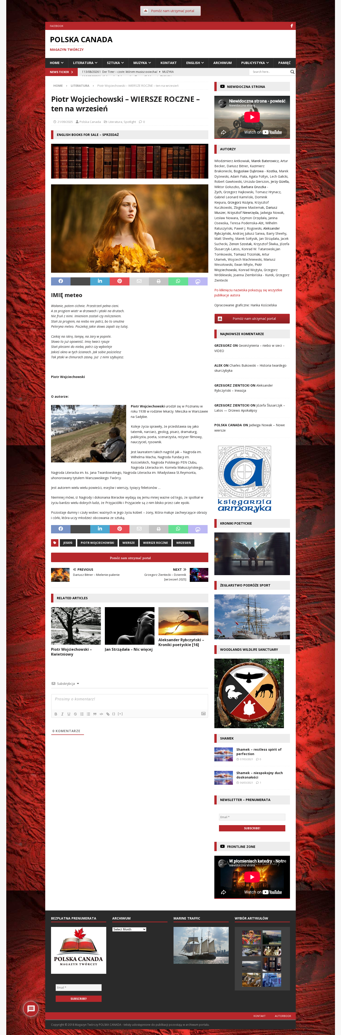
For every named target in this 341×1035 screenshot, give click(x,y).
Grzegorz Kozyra (240, 202)
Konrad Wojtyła (250, 270)
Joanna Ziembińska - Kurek (253, 275)
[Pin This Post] (119, 281)
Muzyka (140, 63)
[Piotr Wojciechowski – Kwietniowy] (76, 625)
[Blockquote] (95, 714)
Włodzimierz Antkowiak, (232, 161)
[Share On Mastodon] (198, 281)
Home (55, 63)
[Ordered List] (82, 714)
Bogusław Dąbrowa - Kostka (255, 171)
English (193, 63)
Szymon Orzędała (253, 218)
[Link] (108, 714)
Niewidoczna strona (246, 86)
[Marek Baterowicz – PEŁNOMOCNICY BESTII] (272, 964)
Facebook (56, 26)
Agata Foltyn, (259, 176)
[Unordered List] (88, 714)
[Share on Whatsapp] (178, 281)
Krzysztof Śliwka (266, 244)
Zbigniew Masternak (249, 207)
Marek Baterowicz (265, 161)
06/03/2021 (246, 782)
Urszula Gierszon (256, 181)
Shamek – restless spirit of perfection (259, 751)
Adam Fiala (238, 176)
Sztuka (113, 63)
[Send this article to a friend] (139, 281)
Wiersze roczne (155, 543)
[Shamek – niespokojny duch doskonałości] (223, 778)
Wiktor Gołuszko (226, 187)
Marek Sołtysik (246, 238)
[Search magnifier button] (292, 72)
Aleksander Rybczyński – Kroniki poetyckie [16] (181, 642)
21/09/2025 (65, 122)
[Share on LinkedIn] (100, 281)
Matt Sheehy (223, 238)
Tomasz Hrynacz (267, 192)
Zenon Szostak (240, 244)
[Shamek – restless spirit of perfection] (223, 754)
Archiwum (222, 63)
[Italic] (62, 714)
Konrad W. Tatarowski (258, 249)
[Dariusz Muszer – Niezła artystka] (251, 937)
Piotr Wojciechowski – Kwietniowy (71, 652)
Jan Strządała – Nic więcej (129, 649)
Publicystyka (253, 63)
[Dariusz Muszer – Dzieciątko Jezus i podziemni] (251, 951)
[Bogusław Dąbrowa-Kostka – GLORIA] (272, 937)
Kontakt (169, 63)
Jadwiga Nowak (271, 212)
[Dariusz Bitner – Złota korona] (272, 951)
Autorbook (283, 1016)
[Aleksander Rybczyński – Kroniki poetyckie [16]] (183, 621)
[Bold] (56, 714)
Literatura (83, 63)
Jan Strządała (269, 238)
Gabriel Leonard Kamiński (233, 197)
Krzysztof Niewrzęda (242, 212)
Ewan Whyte (243, 264)
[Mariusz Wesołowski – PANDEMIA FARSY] (251, 980)
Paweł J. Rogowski (247, 228)
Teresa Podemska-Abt (247, 223)
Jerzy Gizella (280, 181)
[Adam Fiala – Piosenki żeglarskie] (251, 966)
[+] (120, 713)
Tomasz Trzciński (247, 254)
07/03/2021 (246, 759)
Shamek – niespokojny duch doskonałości (259, 775)
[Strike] (75, 714)
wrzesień (183, 543)
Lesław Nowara (226, 218)
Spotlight (130, 122)
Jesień (67, 543)
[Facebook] (292, 26)
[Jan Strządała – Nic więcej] (130, 625)
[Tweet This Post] (80, 281)
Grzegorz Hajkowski (238, 192)
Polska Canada (90, 122)
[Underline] (69, 714)
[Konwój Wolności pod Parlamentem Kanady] (272, 980)
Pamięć (284, 63)
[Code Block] (101, 714)
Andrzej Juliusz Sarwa (248, 233)
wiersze (128, 543)
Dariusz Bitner (237, 166)
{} (114, 713)
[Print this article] (158, 281)
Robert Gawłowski (228, 181)
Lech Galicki (278, 176)
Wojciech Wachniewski (245, 259)
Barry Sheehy (276, 233)
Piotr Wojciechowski (97, 543)
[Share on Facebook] (61, 281)
